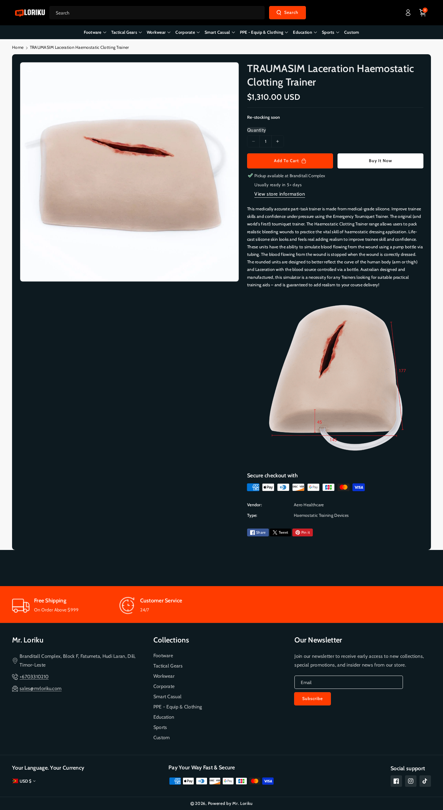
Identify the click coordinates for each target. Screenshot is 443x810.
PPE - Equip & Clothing (177, 707)
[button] (423, 13)
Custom (161, 737)
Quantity (256, 130)
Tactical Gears (168, 666)
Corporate (164, 686)
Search (291, 12)
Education (163, 717)
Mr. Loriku (27, 640)
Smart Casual (167, 696)
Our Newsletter (318, 640)
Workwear (163, 676)
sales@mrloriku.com (40, 688)
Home (18, 47)
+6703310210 (34, 677)
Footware (163, 655)
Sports (160, 727)
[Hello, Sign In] (408, 13)
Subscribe (312, 698)
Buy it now (380, 160)
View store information (279, 194)
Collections (171, 640)
